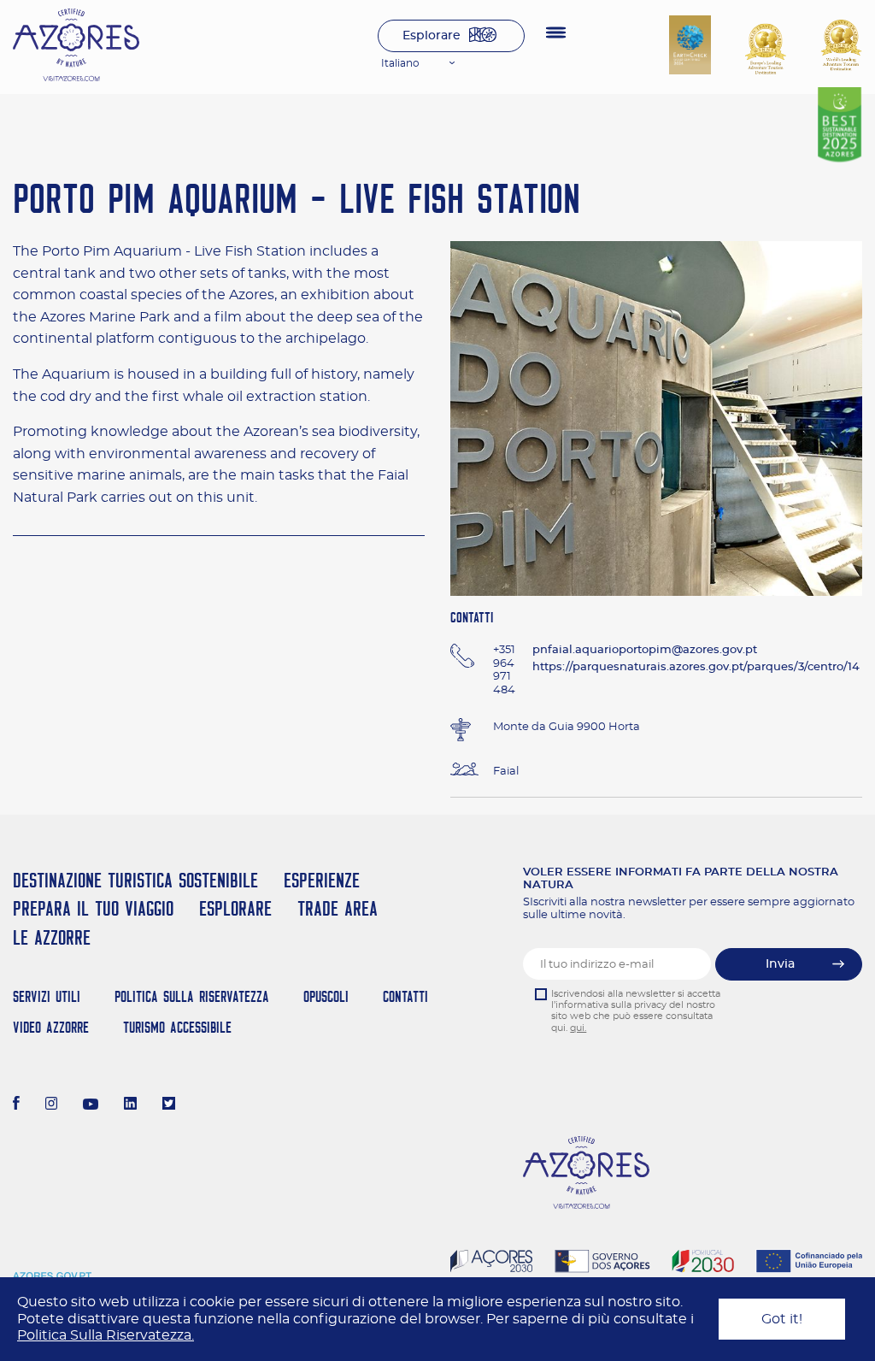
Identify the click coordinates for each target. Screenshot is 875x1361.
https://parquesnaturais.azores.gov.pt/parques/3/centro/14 (696, 667)
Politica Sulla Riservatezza (192, 996)
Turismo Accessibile (177, 1027)
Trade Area (337, 908)
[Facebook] (16, 1105)
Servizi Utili (46, 996)
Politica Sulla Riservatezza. (105, 1335)
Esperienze (322, 880)
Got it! (781, 1319)
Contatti (405, 996)
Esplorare (431, 36)
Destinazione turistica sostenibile (135, 880)
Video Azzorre (51, 1027)
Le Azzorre (52, 937)
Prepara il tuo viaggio (93, 908)
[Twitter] (168, 1105)
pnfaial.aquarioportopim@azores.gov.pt (644, 650)
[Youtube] (90, 1105)
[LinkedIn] (130, 1105)
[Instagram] (51, 1105)
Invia (780, 964)
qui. (578, 1028)
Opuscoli (326, 996)
